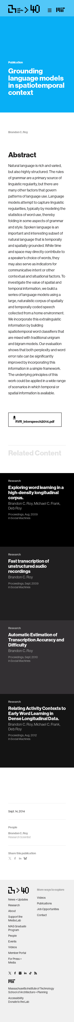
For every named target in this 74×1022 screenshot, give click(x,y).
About (12, 911)
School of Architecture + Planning (28, 992)
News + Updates (18, 899)
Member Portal (17, 953)
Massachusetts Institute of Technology (31, 988)
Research (14, 905)
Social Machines (20, 518)
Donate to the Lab (18, 1001)
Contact (42, 915)
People (12, 935)
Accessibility (16, 998)
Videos (12, 947)
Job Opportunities (48, 909)
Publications (44, 903)
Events (12, 941)
